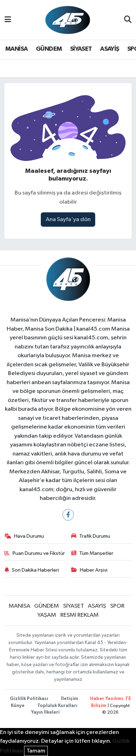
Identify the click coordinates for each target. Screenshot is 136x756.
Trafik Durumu (94, 536)
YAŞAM (46, 615)
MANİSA (16, 49)
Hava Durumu (29, 536)
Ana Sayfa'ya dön (68, 219)
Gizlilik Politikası (29, 699)
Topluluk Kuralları (57, 706)
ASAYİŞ (109, 49)
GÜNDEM (49, 49)
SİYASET (81, 49)
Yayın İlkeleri (45, 712)
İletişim (69, 699)
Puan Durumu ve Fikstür (39, 553)
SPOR (117, 606)
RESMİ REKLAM (79, 615)
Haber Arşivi (93, 570)
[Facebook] (68, 515)
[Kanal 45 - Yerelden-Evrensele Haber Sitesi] (67, 20)
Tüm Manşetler (96, 553)
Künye (17, 706)
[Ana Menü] (8, 20)
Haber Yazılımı (106, 699)
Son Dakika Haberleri (35, 570)
